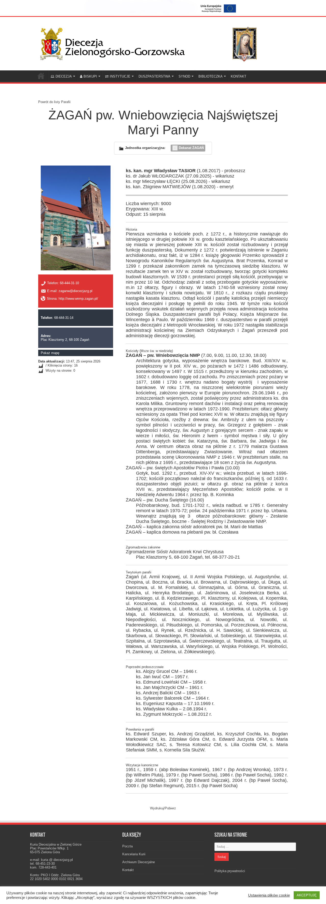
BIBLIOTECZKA (210, 76)
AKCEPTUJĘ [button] (307, 895)
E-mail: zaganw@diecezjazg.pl (69, 291)
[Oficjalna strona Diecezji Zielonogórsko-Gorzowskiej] (152, 42)
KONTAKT (238, 76)
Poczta (127, 846)
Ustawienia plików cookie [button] (269, 895)
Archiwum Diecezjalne (138, 862)
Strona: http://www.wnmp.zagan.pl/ (72, 298)
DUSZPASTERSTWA (154, 76)
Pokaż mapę (50, 353)
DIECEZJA (64, 76)
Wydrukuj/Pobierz (163, 808)
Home (41, 75)
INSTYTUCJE (120, 76)
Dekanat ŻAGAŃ (191, 148)
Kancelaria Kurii (133, 854)
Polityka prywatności (229, 871)
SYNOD (184, 76)
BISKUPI (90, 76)
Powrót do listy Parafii (54, 102)
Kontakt (128, 870)
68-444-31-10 (69, 283)
